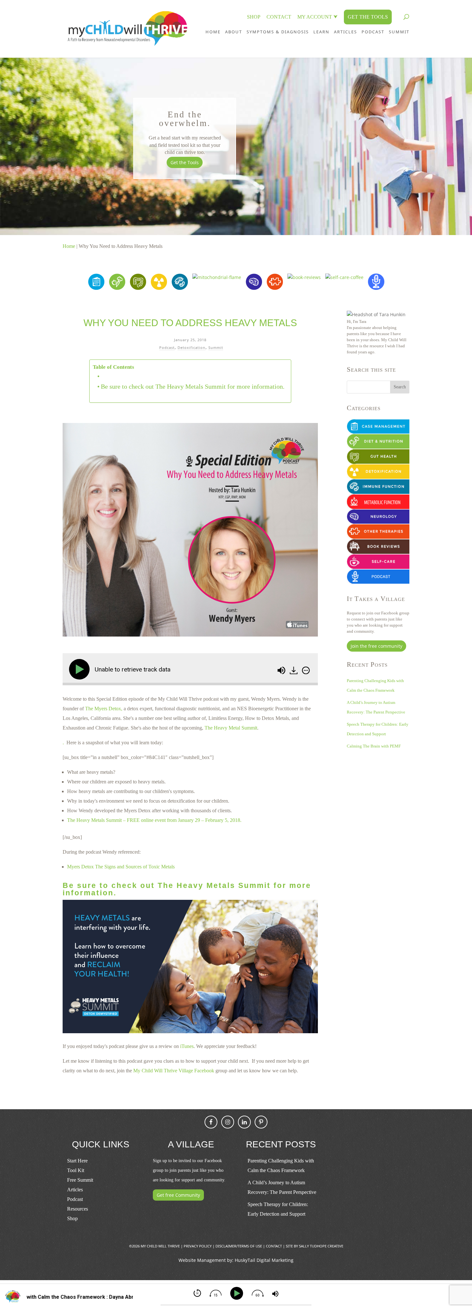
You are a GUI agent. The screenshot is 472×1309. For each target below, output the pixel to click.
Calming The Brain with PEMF (374, 746)
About (233, 32)
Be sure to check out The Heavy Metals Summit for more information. (192, 386)
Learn (321, 32)
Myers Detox (80, 866)
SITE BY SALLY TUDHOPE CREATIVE (314, 1246)
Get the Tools (184, 162)
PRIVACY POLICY (198, 1246)
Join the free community (376, 646)
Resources (77, 1209)
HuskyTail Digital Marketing (264, 1260)
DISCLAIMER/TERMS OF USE (238, 1246)
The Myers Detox (103, 708)
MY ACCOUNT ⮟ (317, 17)
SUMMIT (399, 32)
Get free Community (178, 1195)
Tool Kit (75, 1170)
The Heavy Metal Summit (231, 728)
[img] (305, 670)
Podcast (167, 347)
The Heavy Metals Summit (94, 820)
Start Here (77, 1160)
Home (213, 32)
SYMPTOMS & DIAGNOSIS (278, 32)
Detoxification (191, 347)
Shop (72, 1218)
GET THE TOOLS (368, 17)
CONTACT (279, 17)
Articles (345, 32)
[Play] (80, 669)
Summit (215, 347)
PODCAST (373, 32)
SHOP (253, 17)
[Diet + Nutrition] (117, 288)
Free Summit (80, 1180)
